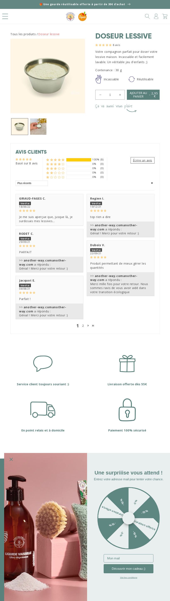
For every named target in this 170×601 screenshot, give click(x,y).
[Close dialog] (11, 459)
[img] (49, 210)
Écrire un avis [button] (142, 160)
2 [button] (83, 326)
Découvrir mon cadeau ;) (128, 568)
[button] (5, 16)
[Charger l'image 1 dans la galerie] (19, 126)
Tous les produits (23, 34)
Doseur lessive (49, 34)
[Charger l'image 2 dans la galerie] (38, 126)
